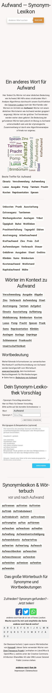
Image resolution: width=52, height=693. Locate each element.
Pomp (14, 323)
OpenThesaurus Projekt (13, 650)
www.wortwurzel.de (10, 371)
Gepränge (31, 334)
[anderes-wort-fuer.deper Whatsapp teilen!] (33, 614)
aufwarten (7, 545)
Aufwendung (30, 300)
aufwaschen (30, 551)
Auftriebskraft (10, 516)
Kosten (38, 317)
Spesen (33, 323)
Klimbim (34, 328)
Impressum (20, 670)
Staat (42, 300)
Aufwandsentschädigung (30, 534)
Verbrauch (15, 300)
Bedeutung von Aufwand (26, 377)
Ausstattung (20, 311)
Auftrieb (6, 511)
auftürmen (33, 522)
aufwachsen (23, 528)
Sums (6, 328)
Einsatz (7, 311)
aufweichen (8, 562)
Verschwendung (12, 294)
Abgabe (38, 294)
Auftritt (24, 516)
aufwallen (37, 528)
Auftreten (34, 505)
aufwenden (8, 568)
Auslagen (8, 334)
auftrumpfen (9, 522)
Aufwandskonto (11, 539)
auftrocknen (38, 516)
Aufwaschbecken (11, 551)
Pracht (23, 323)
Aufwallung (8, 534)
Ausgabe (27, 294)
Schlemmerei (10, 340)
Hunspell (11, 647)
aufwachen (8, 528)
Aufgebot (35, 306)
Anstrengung (10, 306)
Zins (5, 300)
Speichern (41, 465)
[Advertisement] (26, 52)
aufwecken (29, 557)
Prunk (42, 323)
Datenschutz (31, 670)
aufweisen (22, 562)
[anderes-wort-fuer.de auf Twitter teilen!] (26, 614)
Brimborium (26, 317)
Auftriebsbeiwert (22, 511)
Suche (38, 20)
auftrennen (8, 505)
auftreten (21, 505)
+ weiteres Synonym (31, 420)
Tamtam (23, 306)
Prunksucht (25, 340)
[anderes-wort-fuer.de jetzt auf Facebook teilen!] (18, 614)
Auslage (19, 334)
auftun (22, 522)
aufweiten (35, 562)
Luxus (6, 323)
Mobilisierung (10, 317)
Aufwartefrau (29, 539)
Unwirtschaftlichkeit (14, 346)
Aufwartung (22, 545)
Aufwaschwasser (11, 557)
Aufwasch (36, 545)
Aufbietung (35, 311)
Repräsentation (19, 328)
